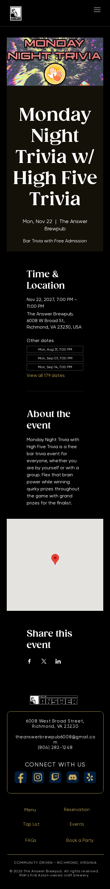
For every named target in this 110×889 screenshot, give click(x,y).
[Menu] (97, 10)
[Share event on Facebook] (29, 661)
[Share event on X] (44, 661)
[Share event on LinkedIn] (58, 661)
